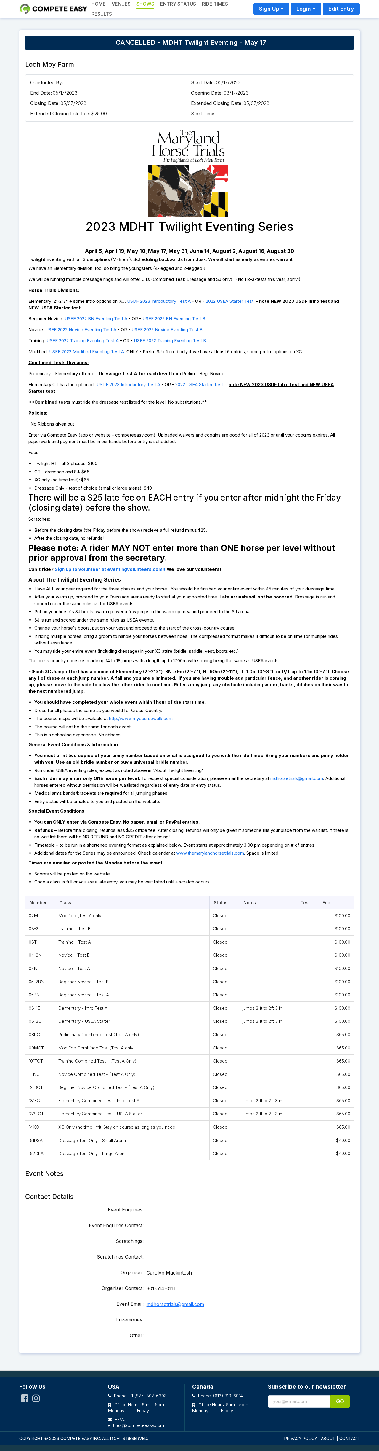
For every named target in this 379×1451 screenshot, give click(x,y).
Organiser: (132, 1272)
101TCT (36, 1061)
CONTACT (349, 1438)
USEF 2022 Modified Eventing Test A (86, 351)
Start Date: (203, 82)
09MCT (36, 1048)
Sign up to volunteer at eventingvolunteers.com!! (110, 569)
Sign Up (269, 9)
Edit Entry (341, 9)
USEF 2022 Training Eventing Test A (82, 340)
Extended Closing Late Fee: (60, 114)
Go (340, 1401)
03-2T (35, 928)
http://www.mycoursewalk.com (141, 718)
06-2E (35, 1021)
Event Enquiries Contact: (116, 1225)
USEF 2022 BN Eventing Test (172, 318)
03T (33, 942)
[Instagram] (36, 1400)
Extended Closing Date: (217, 103)
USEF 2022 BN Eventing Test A (96, 318)
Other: (137, 1335)
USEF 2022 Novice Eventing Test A (80, 329)
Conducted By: (46, 82)
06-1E (34, 1008)
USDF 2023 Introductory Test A (159, 301)
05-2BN (36, 982)
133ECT (36, 1113)
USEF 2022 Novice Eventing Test (165, 329)
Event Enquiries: (126, 1210)
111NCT (35, 1074)
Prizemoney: (129, 1320)
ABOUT (328, 1438)
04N (33, 968)
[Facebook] (24, 1400)
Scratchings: (130, 1241)
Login (303, 9)
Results (101, 14)
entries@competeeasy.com (136, 1425)
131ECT (36, 1100)
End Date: (41, 93)
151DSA (36, 1140)
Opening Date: (207, 93)
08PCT (36, 1034)
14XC (34, 1127)
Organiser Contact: (123, 1288)
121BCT (36, 1087)
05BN (34, 995)
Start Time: (203, 114)
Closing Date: (45, 103)
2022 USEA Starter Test (230, 301)
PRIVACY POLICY (300, 1438)
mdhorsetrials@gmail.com (296, 778)
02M (33, 915)
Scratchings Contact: (120, 1257)
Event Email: (130, 1304)
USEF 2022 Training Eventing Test (168, 340)
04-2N (35, 955)
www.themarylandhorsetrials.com (210, 853)
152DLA (36, 1153)
